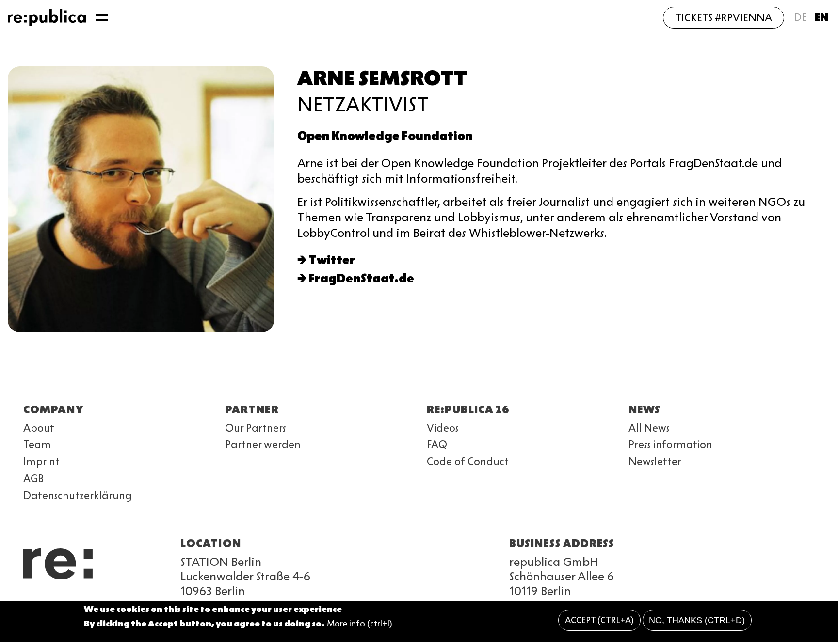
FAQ (437, 444)
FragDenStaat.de (361, 278)
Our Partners (255, 428)
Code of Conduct (468, 461)
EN (821, 17)
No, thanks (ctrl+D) (697, 620)
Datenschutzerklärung (77, 495)
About (38, 428)
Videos (443, 428)
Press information (670, 444)
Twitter (331, 259)
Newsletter (654, 461)
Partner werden (263, 444)
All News (649, 428)
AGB (33, 478)
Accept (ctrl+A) (599, 620)
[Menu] (102, 17)
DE (800, 17)
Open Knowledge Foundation (385, 135)
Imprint (41, 461)
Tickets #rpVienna (723, 17)
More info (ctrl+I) (359, 624)
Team (37, 444)
